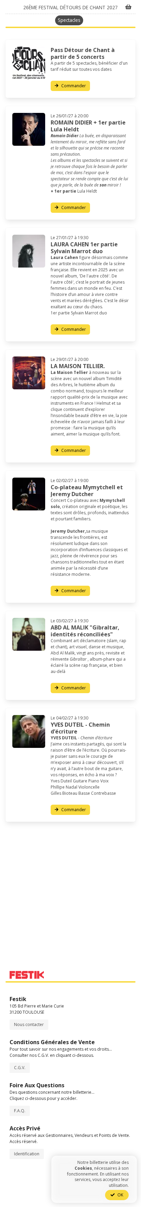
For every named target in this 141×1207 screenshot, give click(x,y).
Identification (26, 1154)
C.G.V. (19, 1067)
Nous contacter (29, 1024)
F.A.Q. (19, 1111)
